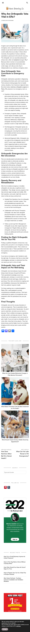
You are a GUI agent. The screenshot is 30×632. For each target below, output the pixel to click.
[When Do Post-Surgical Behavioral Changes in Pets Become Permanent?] (15, 358)
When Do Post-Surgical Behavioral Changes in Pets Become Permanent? (15, 374)
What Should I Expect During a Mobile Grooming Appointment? (15, 440)
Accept (4, 629)
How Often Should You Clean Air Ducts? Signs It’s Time (15, 568)
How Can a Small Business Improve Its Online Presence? (14, 557)
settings (18, 626)
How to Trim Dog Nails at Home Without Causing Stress (14, 562)
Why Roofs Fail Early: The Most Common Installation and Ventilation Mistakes (13, 579)
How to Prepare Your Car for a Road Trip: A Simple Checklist (15, 573)
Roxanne (11, 20)
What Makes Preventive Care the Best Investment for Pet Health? (15, 407)
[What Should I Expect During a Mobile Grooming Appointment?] (15, 424)
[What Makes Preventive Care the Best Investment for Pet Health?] (15, 391)
